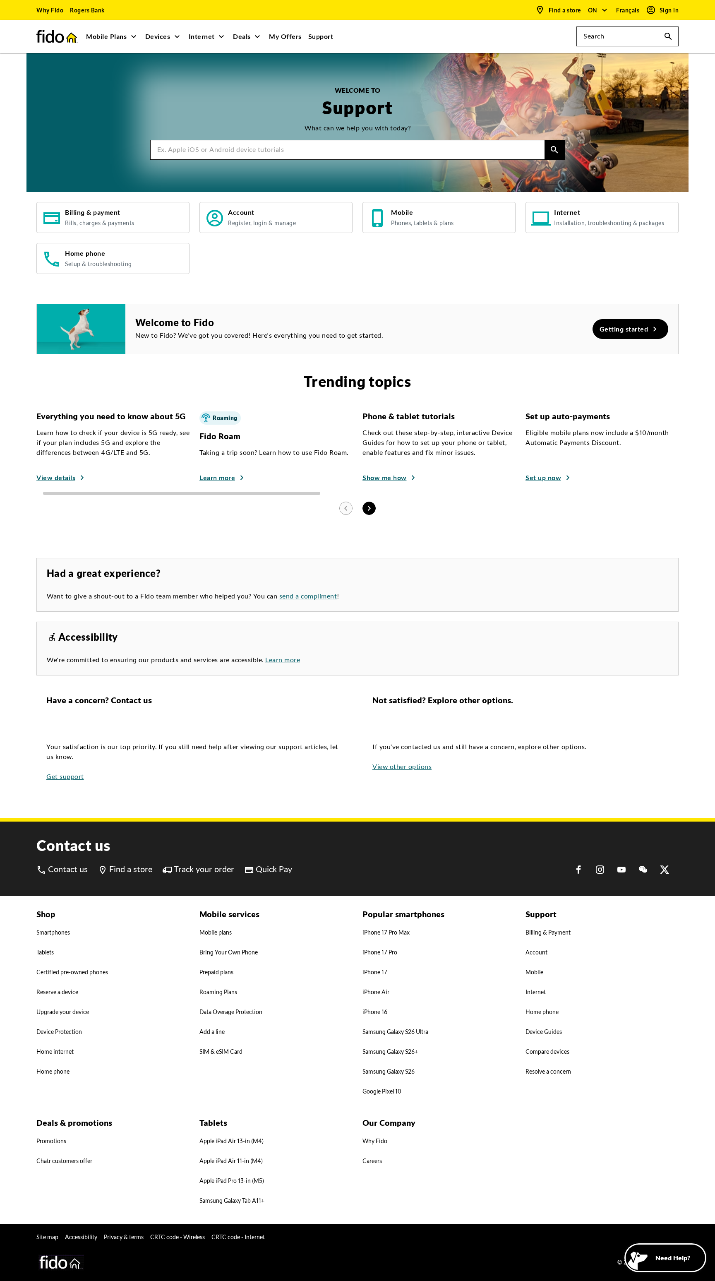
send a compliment (308, 596)
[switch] (628, 10)
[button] (598, 10)
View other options (402, 766)
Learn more (282, 659)
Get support (65, 776)
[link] (50, 10)
